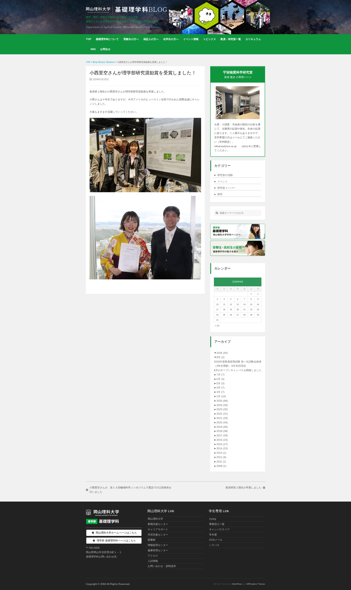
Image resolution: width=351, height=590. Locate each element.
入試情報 (153, 560)
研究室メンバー (224, 187)
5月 (220, 383)
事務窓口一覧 (216, 524)
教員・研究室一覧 (230, 39)
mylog (212, 518)
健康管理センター (158, 550)
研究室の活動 (223, 175)
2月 (221, 396)
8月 (220, 357)
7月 (220, 374)
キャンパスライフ (219, 529)
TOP (88, 39)
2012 (221, 457)
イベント (221, 181)
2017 (222, 435)
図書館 (151, 539)
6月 (220, 378)
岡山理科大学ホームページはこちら (116, 532)
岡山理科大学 (155, 518)
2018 (222, 431)
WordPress (237, 584)
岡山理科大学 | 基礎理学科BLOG (127, 9)
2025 (222, 400)
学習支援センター (158, 534)
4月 (220, 387)
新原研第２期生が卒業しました (243, 487)
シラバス (214, 545)
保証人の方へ (151, 39)
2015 (222, 444)
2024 (222, 405)
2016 (222, 439)
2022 (222, 413)
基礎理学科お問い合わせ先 (101, 556)
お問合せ (105, 49)
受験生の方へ (131, 39)
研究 (218, 194)
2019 (222, 426)
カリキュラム (253, 39)
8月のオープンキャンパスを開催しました (237, 370)
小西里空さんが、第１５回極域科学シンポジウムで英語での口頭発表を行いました (130, 489)
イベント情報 (191, 39)
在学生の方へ (171, 39)
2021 (222, 418)
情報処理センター (158, 545)
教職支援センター (158, 524)
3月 (220, 391)
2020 (222, 422)
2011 (221, 461)
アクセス (153, 555)
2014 (222, 448)
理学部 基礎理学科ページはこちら (116, 540)
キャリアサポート (158, 529)
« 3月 (217, 326)
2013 (221, 452)
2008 (221, 465)
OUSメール (215, 539)
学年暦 (213, 534)
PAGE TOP (340, 569)
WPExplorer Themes (256, 584)
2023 (222, 409)
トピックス (209, 39)
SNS (93, 49)
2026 (222, 352)
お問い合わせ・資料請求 (162, 566)
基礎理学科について (107, 39)
